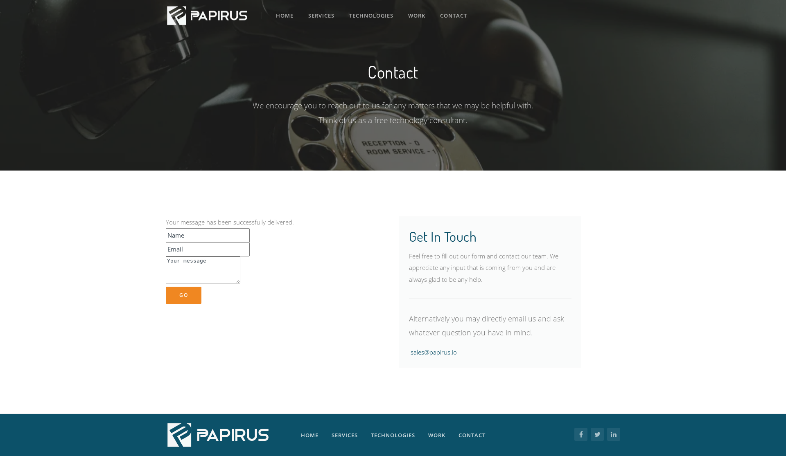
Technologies (371, 15)
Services (321, 15)
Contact (453, 15)
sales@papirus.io (434, 352)
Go (183, 295)
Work (416, 15)
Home (285, 15)
